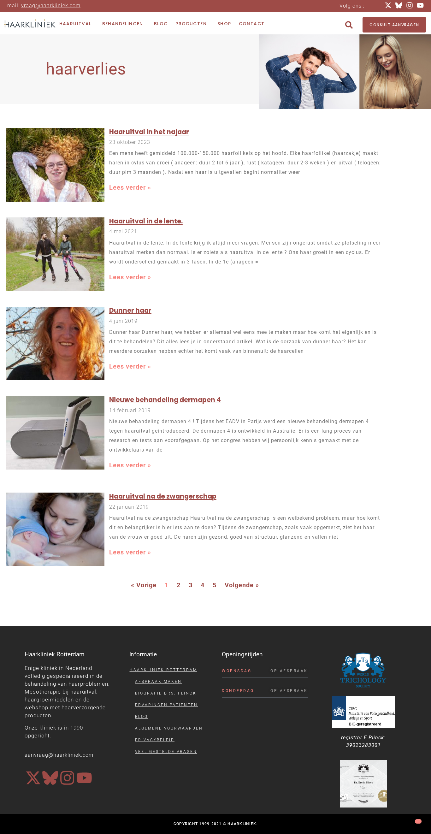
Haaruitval (75, 24)
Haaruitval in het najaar (149, 131)
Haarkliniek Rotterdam (163, 670)
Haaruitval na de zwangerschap (162, 496)
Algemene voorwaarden (169, 728)
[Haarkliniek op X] (33, 778)
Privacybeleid (154, 740)
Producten (191, 24)
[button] (349, 25)
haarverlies (86, 69)
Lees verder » (130, 187)
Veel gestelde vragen (166, 751)
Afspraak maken (158, 681)
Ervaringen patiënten (166, 705)
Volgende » (242, 585)
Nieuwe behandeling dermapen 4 (165, 399)
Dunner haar (130, 310)
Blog (161, 24)
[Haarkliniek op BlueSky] (50, 778)
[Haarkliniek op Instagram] (67, 778)
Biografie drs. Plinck (166, 693)
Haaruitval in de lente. (146, 221)
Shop (224, 24)
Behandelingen (122, 24)
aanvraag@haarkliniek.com (59, 755)
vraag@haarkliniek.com (50, 6)
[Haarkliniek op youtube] (84, 778)
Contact (252, 24)
